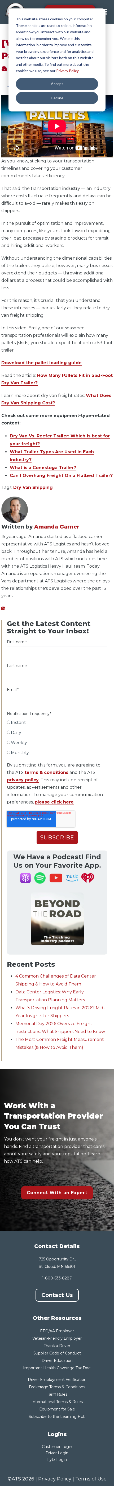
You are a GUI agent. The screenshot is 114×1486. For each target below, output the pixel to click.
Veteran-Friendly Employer (57, 1338)
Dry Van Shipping (33, 487)
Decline (57, 98)
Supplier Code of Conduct (57, 1353)
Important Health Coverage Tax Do (55, 1368)
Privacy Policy (67, 70)
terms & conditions (46, 772)
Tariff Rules (57, 1394)
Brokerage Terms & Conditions (57, 1387)
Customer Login (57, 1446)
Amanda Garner (56, 527)
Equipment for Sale (57, 1409)
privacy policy (23, 779)
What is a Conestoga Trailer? (43, 467)
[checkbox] (57, 739)
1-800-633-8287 (57, 1278)
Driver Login (57, 1453)
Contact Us (57, 1295)
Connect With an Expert (57, 1192)
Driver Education (57, 1360)
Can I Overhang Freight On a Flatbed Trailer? (61, 475)
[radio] (57, 724)
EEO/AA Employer (57, 1331)
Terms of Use (91, 1479)
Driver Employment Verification (57, 1379)
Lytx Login (57, 1459)
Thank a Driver (57, 1345)
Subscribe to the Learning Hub (57, 1416)
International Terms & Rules (57, 1401)
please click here (54, 802)
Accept (57, 83)
